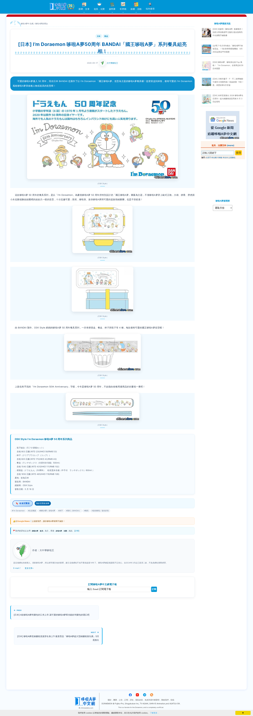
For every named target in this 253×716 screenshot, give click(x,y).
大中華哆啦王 (112, 63)
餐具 (87, 511)
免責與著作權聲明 (152, 700)
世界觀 (123, 9)
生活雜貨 (32, 511)
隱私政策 (139, 700)
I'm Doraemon (19, 511)
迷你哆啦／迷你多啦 (101, 511)
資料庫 (112, 9)
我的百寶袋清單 (42, 503)
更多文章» (29, 568)
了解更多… (154, 713)
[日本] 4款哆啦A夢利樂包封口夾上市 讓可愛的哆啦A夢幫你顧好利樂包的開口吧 (52, 614)
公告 (121, 700)
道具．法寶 (99, 9)
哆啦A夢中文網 (27, 23)
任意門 (208, 157)
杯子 (61, 511)
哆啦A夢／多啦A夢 (47, 511)
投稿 (172, 700)
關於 (109, 700)
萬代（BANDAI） (74, 511)
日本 (99, 36)
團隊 (115, 700)
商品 (106, 36)
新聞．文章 (84, 9)
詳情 (77, 531)
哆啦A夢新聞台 (41, 23)
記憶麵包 (231, 157)
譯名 (132, 700)
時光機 (214, 157)
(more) (230, 145)
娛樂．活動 (136, 9)
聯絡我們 (165, 700)
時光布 (225, 157)
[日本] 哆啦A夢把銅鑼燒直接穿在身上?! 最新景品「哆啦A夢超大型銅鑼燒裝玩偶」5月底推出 (58, 638)
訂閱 (154, 589)
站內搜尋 (150, 8)
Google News (23, 521)
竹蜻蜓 (219, 157)
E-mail (16, 568)
